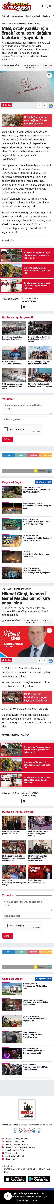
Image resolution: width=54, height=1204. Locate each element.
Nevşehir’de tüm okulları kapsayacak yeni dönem (12, 338)
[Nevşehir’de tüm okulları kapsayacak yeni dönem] (14, 328)
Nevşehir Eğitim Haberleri (27, 24)
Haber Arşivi (10, 1159)
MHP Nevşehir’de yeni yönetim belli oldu (11, 832)
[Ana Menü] (50, 6)
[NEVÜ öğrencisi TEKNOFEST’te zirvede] (14, 352)
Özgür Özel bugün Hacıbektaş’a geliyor (36, 881)
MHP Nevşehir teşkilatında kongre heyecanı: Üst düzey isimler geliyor (13, 858)
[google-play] (38, 1179)
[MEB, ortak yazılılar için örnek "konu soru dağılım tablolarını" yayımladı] (27, 86)
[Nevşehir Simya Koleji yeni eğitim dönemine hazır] (40, 352)
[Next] (34, 1130)
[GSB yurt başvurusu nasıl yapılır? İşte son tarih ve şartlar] (14, 375)
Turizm (46, 16)
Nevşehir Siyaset (22, 589)
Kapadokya (17, 16)
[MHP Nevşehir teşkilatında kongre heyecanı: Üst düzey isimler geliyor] (14, 847)
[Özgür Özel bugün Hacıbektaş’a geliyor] (40, 871)
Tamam (34, 1201)
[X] (20, 1130)
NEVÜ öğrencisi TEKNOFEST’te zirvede (11, 362)
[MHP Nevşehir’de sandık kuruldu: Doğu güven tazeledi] (40, 822)
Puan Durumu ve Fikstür (15, 1150)
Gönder (7, 439)
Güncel (5, 16)
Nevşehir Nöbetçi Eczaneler (17, 1138)
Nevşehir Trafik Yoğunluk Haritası (20, 1147)
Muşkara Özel (33, 16)
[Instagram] (24, 1130)
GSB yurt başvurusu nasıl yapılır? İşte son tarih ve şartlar (12, 386)
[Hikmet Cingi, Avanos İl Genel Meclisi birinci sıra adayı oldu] (27, 641)
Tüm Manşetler (11, 1153)
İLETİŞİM (8, 1166)
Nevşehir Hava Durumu (15, 1141)
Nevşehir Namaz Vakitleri (16, 1144)
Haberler (6, 24)
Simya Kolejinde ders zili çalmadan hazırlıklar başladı (40, 385)
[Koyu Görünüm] (43, 6)
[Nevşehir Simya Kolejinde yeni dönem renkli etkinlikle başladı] (40, 328)
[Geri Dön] (8, 1196)
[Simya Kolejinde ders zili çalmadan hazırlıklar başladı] (40, 375)
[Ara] (46, 6)
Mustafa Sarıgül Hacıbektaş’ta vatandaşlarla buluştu (14, 882)
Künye (7, 1172)
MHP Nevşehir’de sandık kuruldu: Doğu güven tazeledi (38, 833)
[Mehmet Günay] (10, 298)
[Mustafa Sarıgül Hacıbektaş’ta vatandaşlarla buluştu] (14, 871)
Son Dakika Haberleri (14, 1156)
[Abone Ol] (50, 105)
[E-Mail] (23, 307)
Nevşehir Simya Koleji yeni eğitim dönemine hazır (39, 362)
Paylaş (8, 105)
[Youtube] (29, 1130)
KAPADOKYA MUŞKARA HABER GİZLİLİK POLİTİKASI (27, 1169)
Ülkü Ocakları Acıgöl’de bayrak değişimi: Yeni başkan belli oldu (37, 858)
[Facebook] (15, 1130)
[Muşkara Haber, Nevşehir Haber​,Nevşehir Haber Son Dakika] (16, 6)
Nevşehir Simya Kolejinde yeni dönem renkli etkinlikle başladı (39, 339)
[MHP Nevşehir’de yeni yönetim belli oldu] (14, 822)
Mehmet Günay (28, 301)
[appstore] (15, 1179)
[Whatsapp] (39, 1130)
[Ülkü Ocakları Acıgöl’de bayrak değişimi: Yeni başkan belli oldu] (40, 847)
